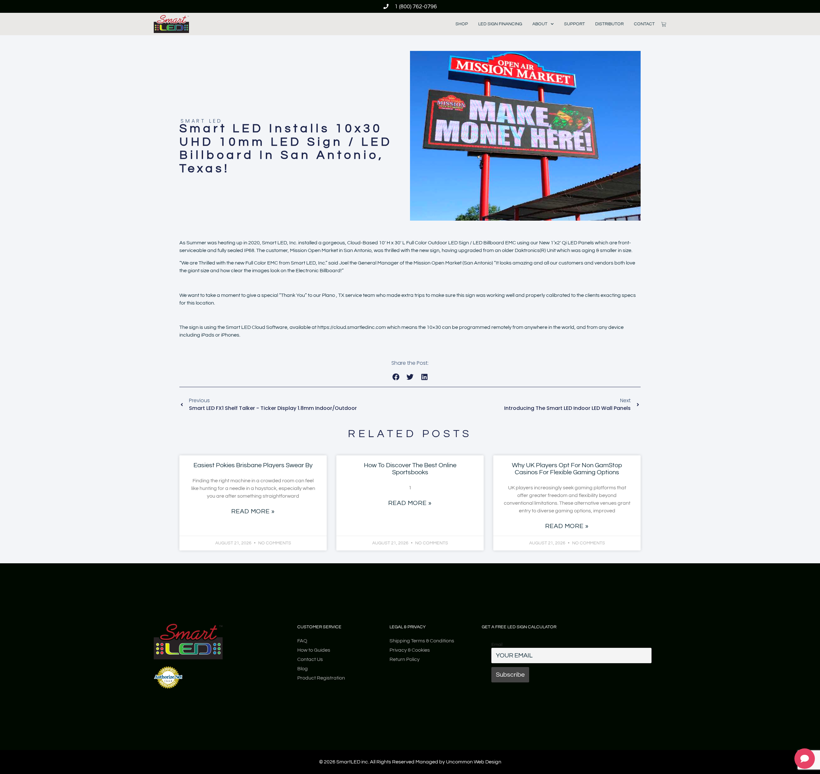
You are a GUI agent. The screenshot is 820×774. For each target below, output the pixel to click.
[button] (395, 377)
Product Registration (321, 677)
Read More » (253, 511)
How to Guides (313, 650)
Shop (461, 24)
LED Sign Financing (500, 24)
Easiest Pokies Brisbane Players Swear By (253, 465)
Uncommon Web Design (473, 761)
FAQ (302, 640)
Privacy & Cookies (410, 650)
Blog (302, 668)
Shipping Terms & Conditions (422, 640)
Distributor (609, 24)
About (539, 24)
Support (574, 24)
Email (497, 644)
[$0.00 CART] (663, 24)
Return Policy (405, 659)
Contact (644, 24)
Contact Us (310, 659)
